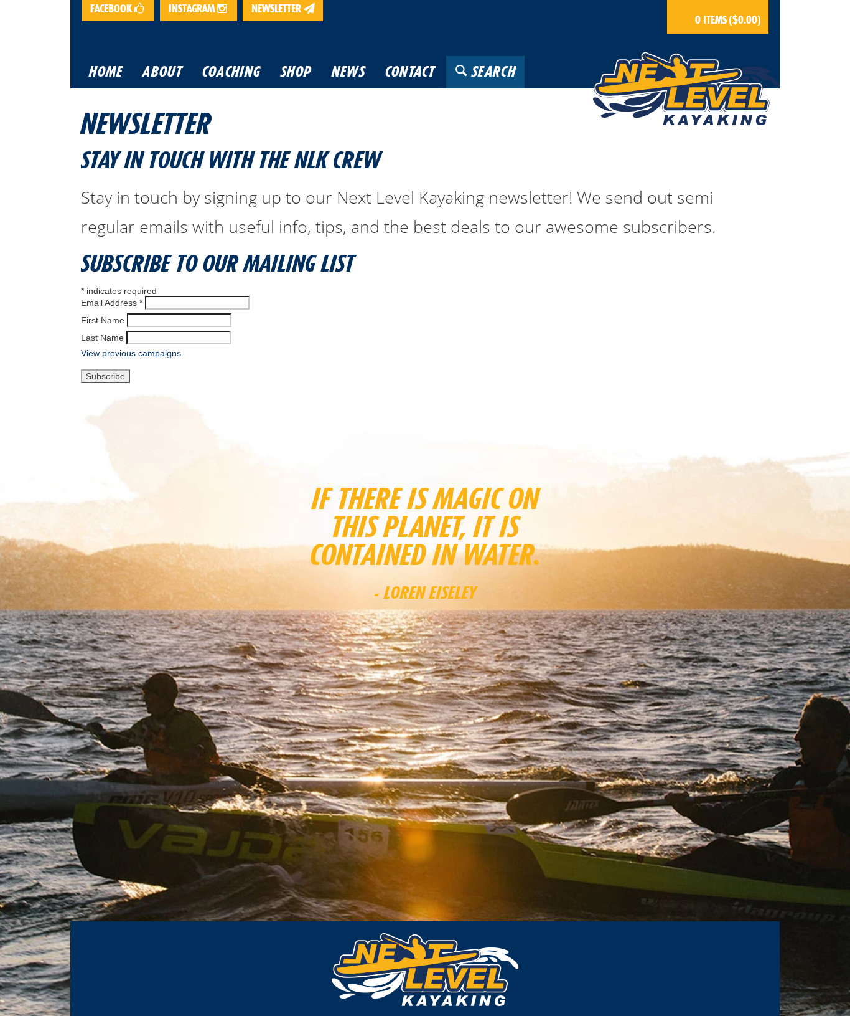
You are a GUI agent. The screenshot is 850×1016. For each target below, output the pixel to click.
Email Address (111, 303)
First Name (102, 320)
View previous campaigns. (132, 353)
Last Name (102, 338)
